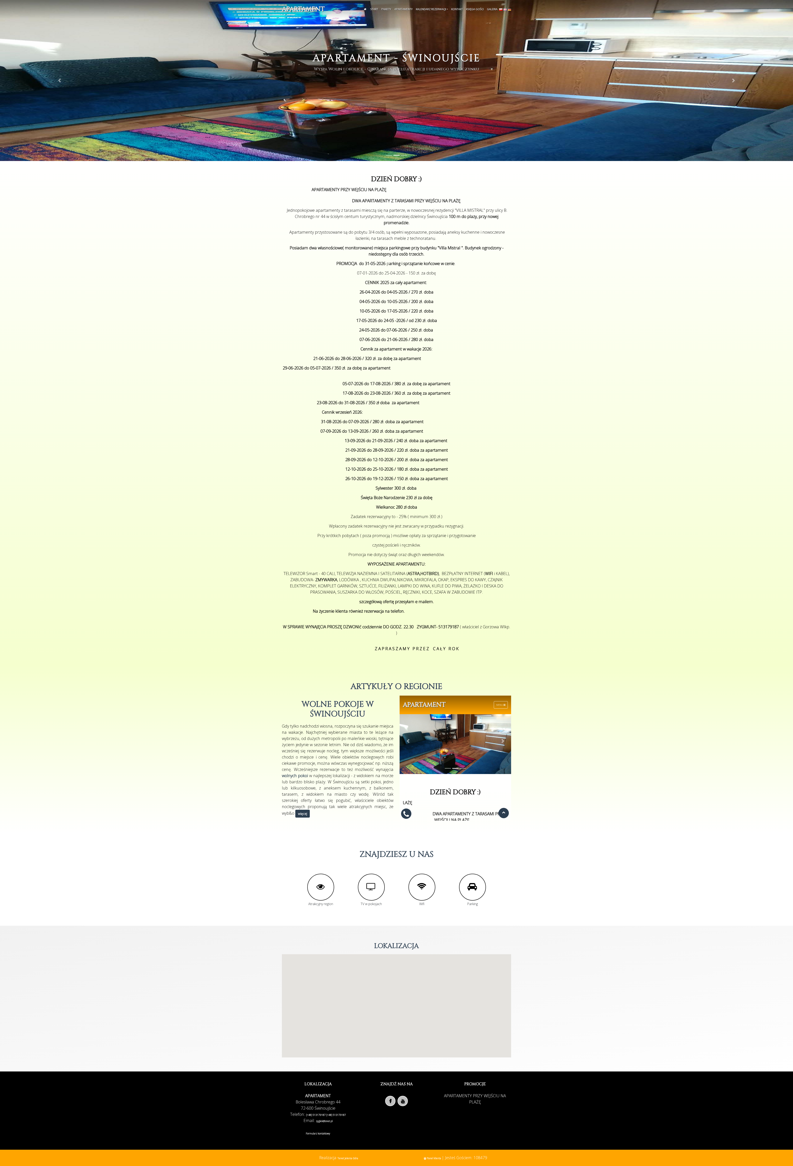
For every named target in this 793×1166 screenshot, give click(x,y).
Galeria (492, 9)
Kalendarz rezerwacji (431, 9)
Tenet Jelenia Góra (347, 1158)
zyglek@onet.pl (324, 1121)
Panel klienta (434, 1158)
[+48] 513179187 (316, 1115)
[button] (59, 80)
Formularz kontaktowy (318, 1133)
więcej (302, 813)
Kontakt (457, 9)
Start (374, 9)
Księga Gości (475, 9)
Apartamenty (403, 9)
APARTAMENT (303, 9)
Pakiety (386, 9)
